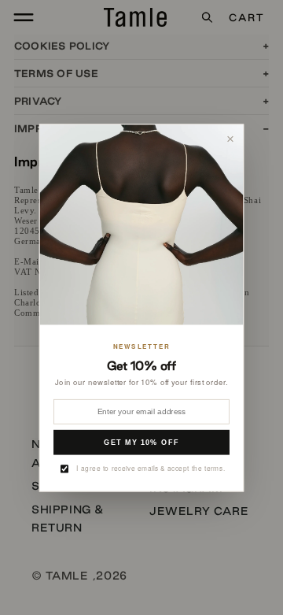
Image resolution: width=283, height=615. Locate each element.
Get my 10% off (141, 442)
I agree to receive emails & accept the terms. (150, 467)
